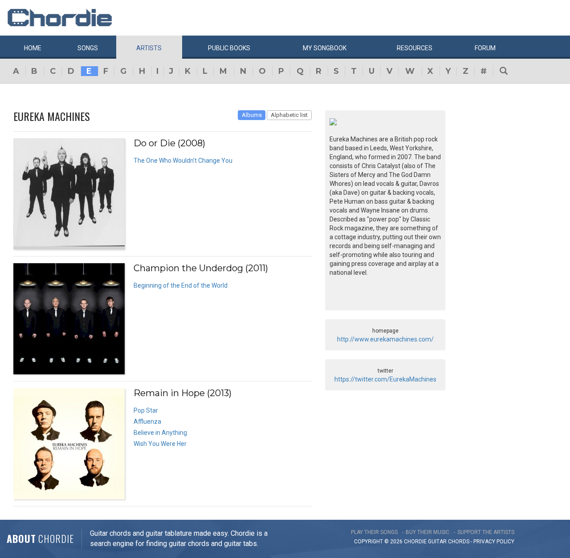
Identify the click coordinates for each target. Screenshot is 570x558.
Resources (414, 48)
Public (229, 48)
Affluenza (147, 421)
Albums (252, 115)
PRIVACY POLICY (493, 541)
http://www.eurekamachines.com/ (385, 339)
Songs (87, 48)
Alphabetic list (289, 115)
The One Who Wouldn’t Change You (183, 160)
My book (324, 48)
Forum (485, 48)
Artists (149, 48)
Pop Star (146, 410)
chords (458, 541)
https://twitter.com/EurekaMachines (385, 379)
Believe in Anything (160, 432)
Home (32, 48)
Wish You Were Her (160, 443)
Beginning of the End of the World (181, 285)
